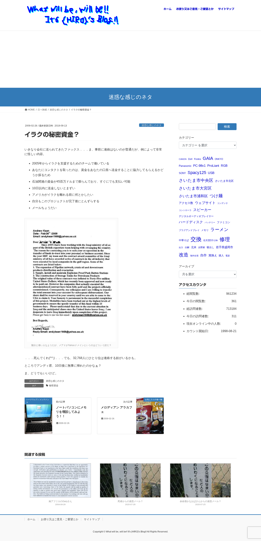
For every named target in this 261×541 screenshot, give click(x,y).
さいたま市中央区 (196, 180)
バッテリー (210, 222)
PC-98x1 (199, 165)
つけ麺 (216, 195)
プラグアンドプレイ (189, 230)
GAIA (208, 158)
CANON (182, 159)
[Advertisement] (130, 59)
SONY (182, 173)
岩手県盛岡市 (224, 247)
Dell (190, 159)
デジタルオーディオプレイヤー (196, 216)
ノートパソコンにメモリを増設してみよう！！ (71, 412)
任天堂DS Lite (210, 240)
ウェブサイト (205, 203)
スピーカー (202, 210)
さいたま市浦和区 (193, 196)
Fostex (197, 159)
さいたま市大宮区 (195, 188)
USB (211, 173)
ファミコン (223, 222)
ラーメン (219, 229)
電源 (227, 255)
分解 (187, 247)
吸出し (210, 247)
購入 (221, 255)
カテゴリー (186, 137)
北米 (193, 247)
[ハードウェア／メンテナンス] (38, 415)
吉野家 (201, 247)
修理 (225, 239)
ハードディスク (191, 222)
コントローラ (185, 210)
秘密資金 (53, 385)
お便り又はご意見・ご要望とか (59, 519)
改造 (183, 254)
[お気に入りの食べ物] (150, 407)
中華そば (184, 240)
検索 (227, 126)
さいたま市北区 (224, 181)
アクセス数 (186, 202)
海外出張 (194, 255)
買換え (212, 255)
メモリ (205, 230)
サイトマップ (92, 519)
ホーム (31, 519)
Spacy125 (197, 172)
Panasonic (185, 165)
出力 (181, 247)
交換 (196, 239)
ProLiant (213, 165)
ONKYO (219, 159)
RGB (224, 165)
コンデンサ (222, 203)
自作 (203, 255)
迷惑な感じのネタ (151, 125)
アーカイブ (186, 266)
